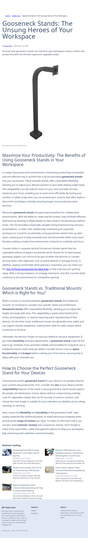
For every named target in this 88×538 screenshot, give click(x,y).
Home (8, 16)
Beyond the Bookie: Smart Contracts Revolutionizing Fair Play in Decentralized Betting (28, 488)
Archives (34, 513)
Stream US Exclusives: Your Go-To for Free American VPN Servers (27, 469)
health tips (16, 16)
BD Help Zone (10, 4)
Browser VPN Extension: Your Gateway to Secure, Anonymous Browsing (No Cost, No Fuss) (69, 453)
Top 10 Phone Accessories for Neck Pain (27, 269)
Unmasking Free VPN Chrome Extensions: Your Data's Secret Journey (26, 453)
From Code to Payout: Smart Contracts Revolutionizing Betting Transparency (70, 470)
